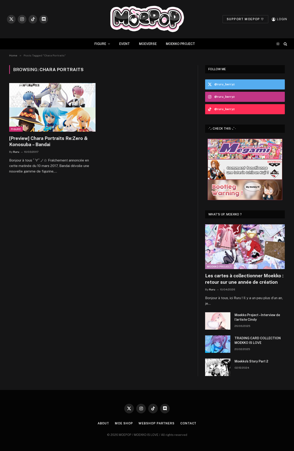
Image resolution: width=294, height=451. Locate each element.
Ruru (16, 151)
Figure (16, 129)
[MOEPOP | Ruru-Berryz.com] (147, 19)
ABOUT (103, 423)
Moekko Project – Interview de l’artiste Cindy (257, 317)
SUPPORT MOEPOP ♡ (245, 19)
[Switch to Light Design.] (278, 44)
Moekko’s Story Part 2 (251, 361)
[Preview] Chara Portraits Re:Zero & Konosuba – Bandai (48, 141)
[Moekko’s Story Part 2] (217, 367)
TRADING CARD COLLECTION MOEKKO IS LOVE (258, 340)
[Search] (285, 44)
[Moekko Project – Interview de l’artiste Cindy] (217, 321)
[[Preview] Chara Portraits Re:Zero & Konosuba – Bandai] (52, 107)
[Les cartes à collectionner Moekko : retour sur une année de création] (245, 246)
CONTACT (188, 423)
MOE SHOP (124, 423)
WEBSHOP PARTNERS (157, 423)
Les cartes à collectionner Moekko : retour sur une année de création (244, 279)
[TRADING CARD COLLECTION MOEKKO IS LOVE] (217, 344)
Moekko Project (219, 266)
